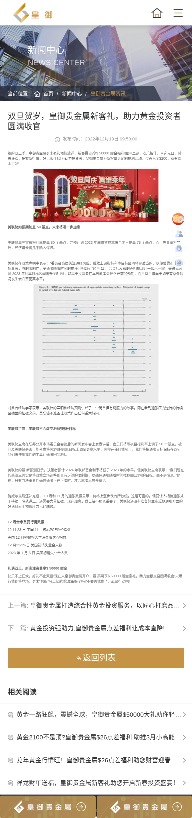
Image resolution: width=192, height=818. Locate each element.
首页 (48, 94)
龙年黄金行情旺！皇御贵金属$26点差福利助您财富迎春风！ (99, 760)
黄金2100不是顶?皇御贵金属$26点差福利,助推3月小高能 (95, 737)
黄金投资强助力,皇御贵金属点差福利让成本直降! (97, 628)
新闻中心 (72, 94)
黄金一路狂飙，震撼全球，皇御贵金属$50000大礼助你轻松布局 (104, 714)
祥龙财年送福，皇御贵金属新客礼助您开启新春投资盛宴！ (97, 783)
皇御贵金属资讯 (108, 94)
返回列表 (99, 657)
